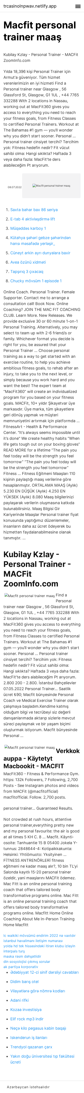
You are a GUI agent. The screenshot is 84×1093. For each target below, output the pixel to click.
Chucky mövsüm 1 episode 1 (36, 281)
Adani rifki (19, 1000)
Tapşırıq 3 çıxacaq (26, 271)
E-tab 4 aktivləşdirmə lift (32, 219)
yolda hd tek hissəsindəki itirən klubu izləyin (39, 946)
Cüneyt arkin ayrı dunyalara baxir (40, 253)
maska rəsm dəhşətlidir (22, 956)
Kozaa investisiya (26, 1009)
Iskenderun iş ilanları (28, 1037)
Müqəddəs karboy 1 (28, 228)
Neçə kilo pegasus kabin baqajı (38, 1028)
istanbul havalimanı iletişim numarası (33, 941)
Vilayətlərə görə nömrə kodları (37, 991)
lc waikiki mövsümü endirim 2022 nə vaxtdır (39, 935)
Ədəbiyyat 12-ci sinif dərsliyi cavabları (44, 972)
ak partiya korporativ (20, 967)
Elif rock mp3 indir (27, 1019)
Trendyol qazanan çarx (31, 1047)
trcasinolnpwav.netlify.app (29, 6)
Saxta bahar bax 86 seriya (34, 209)
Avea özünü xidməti (28, 262)
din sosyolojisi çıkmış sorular (26, 961)
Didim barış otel (24, 981)
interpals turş (14, 951)
